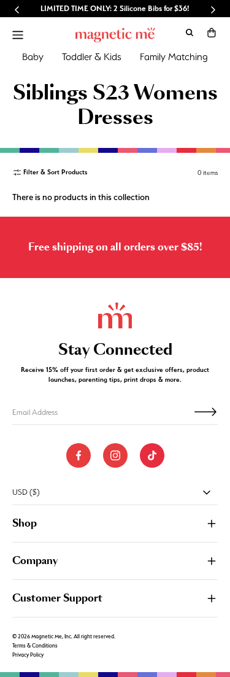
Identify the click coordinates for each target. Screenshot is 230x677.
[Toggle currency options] (207, 492)
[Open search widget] (189, 32)
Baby (33, 57)
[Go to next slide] (213, 10)
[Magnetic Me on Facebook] (78, 455)
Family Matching (174, 57)
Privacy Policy (28, 655)
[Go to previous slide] (17, 10)
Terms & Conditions (35, 646)
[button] (211, 32)
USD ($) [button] (26, 492)
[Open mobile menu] (17, 35)
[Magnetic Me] (115, 35)
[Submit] (205, 412)
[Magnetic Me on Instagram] (115, 455)
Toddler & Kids (91, 57)
